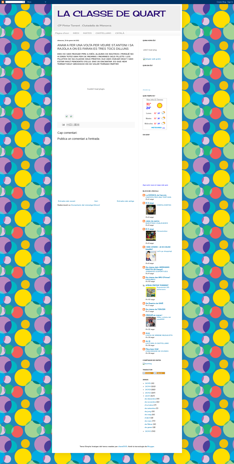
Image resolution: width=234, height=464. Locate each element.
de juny (148, 411)
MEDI (76, 33)
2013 (148, 389)
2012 (148, 393)
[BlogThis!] (70, 124)
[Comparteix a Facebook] (75, 124)
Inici (96, 201)
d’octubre (149, 405)
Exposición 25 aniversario (163, 288)
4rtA (148, 333)
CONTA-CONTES (164, 205)
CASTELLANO (103, 33)
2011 (148, 396)
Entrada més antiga (125, 201)
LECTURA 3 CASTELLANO (157, 343)
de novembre (150, 402)
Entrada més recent (66, 201)
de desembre (150, 399)
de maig (148, 414)
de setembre (150, 408)
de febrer (149, 424)
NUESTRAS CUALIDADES (157, 223)
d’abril (147, 418)
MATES (87, 33)
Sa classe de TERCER (155, 309)
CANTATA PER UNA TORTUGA (158, 197)
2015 (148, 383)
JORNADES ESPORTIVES (157, 271)
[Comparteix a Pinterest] (78, 124)
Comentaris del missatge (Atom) (85, 205)
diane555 (122, 446)
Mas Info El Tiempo (155, 99)
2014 (148, 386)
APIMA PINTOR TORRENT (157, 285)
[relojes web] (150, 56)
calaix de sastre (152, 221)
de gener (149, 427)
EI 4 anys (150, 229)
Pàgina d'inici (62, 33)
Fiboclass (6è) (152, 349)
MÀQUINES (150, 279)
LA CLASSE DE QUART (111, 13)
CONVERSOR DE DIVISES (157, 351)
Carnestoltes (162, 231)
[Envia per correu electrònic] (67, 124)
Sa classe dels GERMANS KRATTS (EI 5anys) (157, 268)
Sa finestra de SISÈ (154, 303)
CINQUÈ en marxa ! (154, 315)
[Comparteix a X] (73, 124)
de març (148, 421)
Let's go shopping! (164, 251)
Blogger (150, 446)
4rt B (148, 341)
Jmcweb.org (146, 90)
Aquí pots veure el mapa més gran (155, 185)
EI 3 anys (150, 203)
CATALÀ (119, 33)
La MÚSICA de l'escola (156, 195)
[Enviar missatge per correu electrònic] (63, 124)
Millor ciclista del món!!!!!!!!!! (164, 318)
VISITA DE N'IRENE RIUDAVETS (159, 335)
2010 (148, 431)
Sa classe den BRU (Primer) (158, 277)
